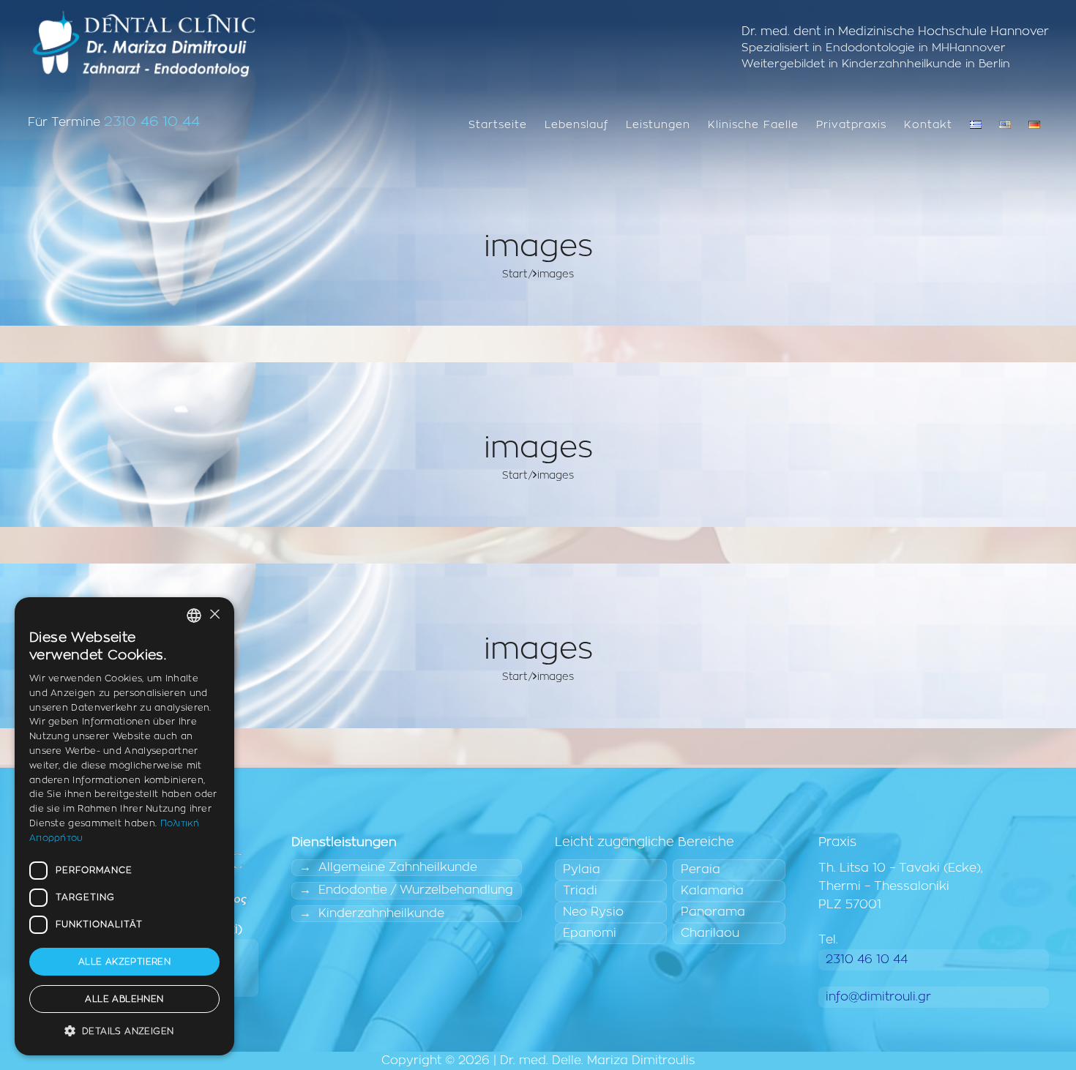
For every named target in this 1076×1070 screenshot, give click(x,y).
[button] (124, 1031)
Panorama (713, 912)
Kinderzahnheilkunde (381, 913)
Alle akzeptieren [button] (124, 961)
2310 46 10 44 (152, 122)
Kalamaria (712, 891)
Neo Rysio (593, 912)
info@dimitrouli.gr (878, 997)
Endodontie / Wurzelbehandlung (415, 890)
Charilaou (710, 933)
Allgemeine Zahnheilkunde (397, 867)
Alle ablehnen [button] (124, 999)
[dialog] (124, 826)
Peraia (700, 869)
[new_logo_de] (144, 44)
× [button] (214, 615)
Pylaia (581, 869)
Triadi (580, 891)
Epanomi (589, 933)
